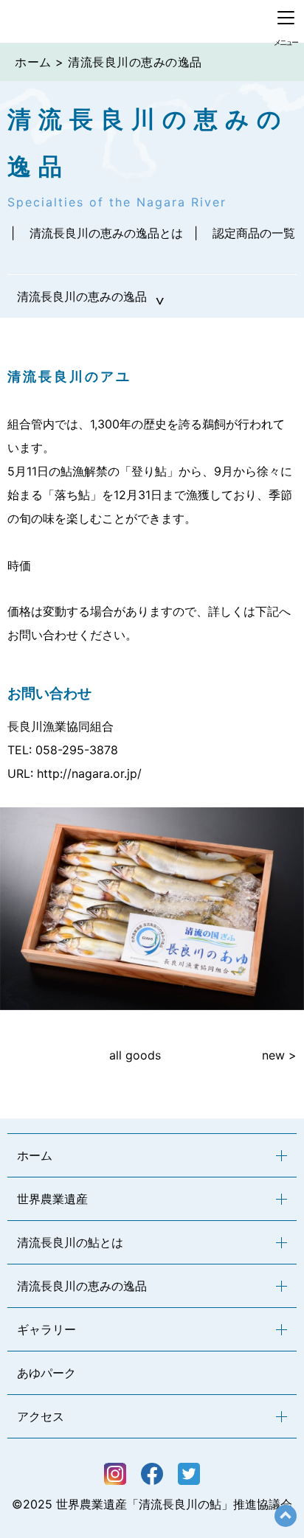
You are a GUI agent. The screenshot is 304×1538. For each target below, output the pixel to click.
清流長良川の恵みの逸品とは (106, 233)
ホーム (33, 62)
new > (279, 1055)
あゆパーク (46, 1372)
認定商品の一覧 (254, 233)
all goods (135, 1055)
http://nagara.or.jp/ (89, 773)
